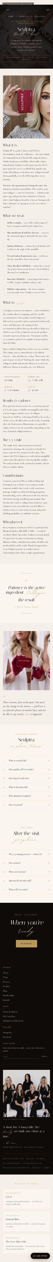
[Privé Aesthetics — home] (7, 10)
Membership (8, 995)
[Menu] (47, 9)
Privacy (36, 1168)
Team (5, 977)
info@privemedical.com (13, 1020)
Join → (45, 1056)
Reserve (26, 944)
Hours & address (10, 1011)
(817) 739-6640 (9, 1016)
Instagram (7, 1032)
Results (6, 986)
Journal (6, 1000)
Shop (5, 991)
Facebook (7, 1037)
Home (11, 16)
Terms (46, 1168)
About (5, 972)
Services (24, 16)
